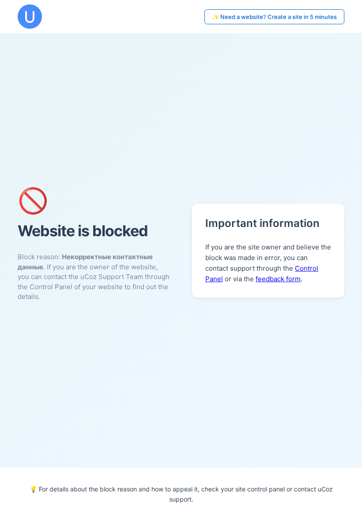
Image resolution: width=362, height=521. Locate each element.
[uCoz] (30, 16)
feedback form (278, 279)
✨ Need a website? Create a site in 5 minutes (274, 16)
